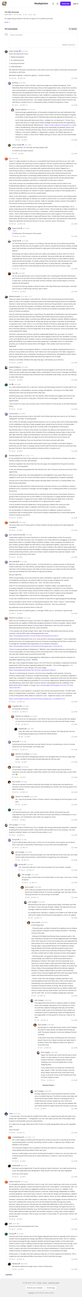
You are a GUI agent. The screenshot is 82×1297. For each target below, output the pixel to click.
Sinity (11, 1113)
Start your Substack (36, 1288)
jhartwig (15, 83)
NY (13, 809)
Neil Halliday (13, 561)
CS (10, 158)
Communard (13, 414)
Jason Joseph (16, 767)
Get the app (51, 1288)
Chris (14, 273)
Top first (74, 29)
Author (15, 230)
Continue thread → (48, 1085)
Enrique (11, 1234)
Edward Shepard (14, 367)
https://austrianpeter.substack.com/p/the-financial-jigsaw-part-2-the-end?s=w (35, 646)
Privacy (39, 1283)
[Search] (53, 4)
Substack (31, 1293)
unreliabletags (17, 1137)
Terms (45, 1283)
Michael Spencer (14, 455)
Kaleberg (22, 729)
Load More (8, 1275)
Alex (10, 1224)
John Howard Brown (16, 535)
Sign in (75, 4)
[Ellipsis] (76, 51)
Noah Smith (9, 14)
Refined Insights (14, 296)
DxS (10, 384)
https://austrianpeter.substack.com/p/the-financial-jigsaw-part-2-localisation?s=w (37, 699)
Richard (14, 741)
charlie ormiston (14, 1182)
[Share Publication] (57, 4)
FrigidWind (13, 522)
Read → (7, 22)
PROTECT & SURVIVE (16, 618)
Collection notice (53, 1283)
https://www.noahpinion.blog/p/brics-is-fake (60, 125)
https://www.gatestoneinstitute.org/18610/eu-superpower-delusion (32, 670)
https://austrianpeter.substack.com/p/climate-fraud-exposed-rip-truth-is (33, 636)
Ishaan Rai (15, 241)
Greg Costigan (14, 51)
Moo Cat (15, 782)
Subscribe (65, 4)
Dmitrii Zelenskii (21, 109)
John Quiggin (13, 825)
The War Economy (12, 12)
